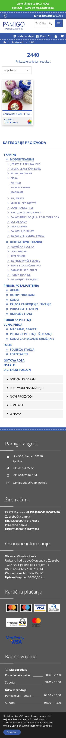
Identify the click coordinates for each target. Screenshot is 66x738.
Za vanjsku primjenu (24, 279)
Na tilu (16, 183)
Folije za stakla (22, 350)
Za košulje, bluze (22, 231)
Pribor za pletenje (18, 320)
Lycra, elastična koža (26, 168)
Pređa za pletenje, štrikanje (31, 334)
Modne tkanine (22, 159)
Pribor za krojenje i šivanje (30, 304)
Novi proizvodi (21, 396)
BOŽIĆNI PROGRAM (23, 379)
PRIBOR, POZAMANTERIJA (21, 286)
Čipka (14, 178)
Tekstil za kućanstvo (26, 265)
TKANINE (10, 155)
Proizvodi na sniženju (27, 388)
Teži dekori (18, 256)
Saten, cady (19, 221)
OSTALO (9, 365)
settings (47, 725)
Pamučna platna (22, 246)
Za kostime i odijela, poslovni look (35, 217)
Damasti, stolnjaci (24, 270)
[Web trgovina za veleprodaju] (49, 36)
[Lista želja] (62, 36)
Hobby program (22, 295)
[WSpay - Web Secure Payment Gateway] (18, 623)
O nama (15, 414)
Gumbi (15, 290)
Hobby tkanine (21, 274)
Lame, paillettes (22, 207)
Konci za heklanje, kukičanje (32, 339)
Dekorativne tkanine (26, 242)
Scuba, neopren (21, 173)
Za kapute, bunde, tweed (28, 235)
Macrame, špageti (23, 329)
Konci (14, 300)
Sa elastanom (20, 187)
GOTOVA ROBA (14, 360)
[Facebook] (5, 16)
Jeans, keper (19, 226)
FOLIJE (8, 345)
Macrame (17, 192)
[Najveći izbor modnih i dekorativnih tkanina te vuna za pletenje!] (13, 26)
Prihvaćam (12, 732)
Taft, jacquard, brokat (27, 212)
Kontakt (16, 405)
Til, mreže (17, 198)
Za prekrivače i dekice (25, 260)
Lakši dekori (19, 251)
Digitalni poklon (17, 370)
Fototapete (19, 354)
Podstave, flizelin (24, 309)
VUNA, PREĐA (13, 325)
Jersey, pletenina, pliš (25, 164)
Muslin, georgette (23, 203)
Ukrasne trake (21, 314)
